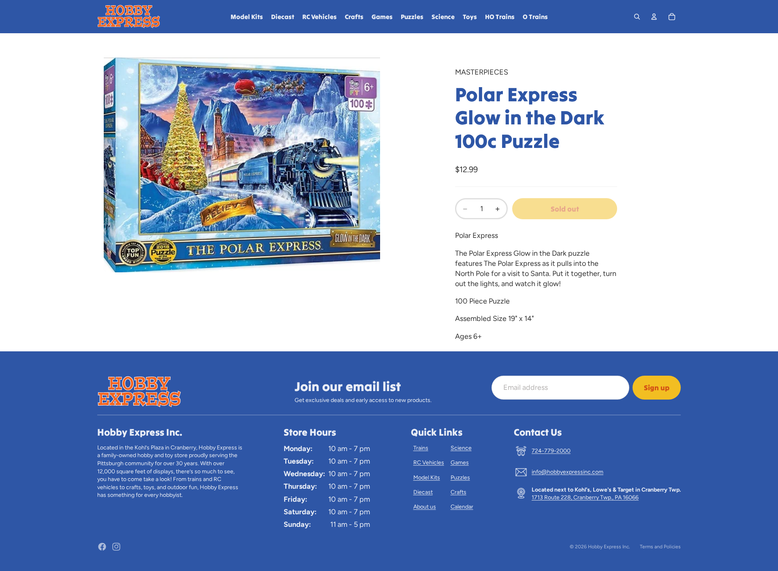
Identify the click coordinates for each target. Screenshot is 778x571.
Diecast (423, 492)
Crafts (458, 492)
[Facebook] (102, 547)
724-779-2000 (551, 450)
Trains (420, 448)
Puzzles (460, 477)
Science (461, 448)
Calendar (462, 506)
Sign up (656, 387)
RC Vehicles (428, 462)
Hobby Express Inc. (609, 547)
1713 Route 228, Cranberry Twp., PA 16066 (585, 497)
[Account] (654, 17)
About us (424, 506)
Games (460, 462)
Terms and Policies (660, 547)
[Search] (637, 17)
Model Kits (426, 477)
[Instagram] (116, 547)
